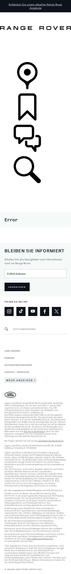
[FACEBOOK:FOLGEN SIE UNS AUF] (44, 311)
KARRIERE (10, 357)
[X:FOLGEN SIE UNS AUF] (56, 311)
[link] (35, 46)
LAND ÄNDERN (12, 350)
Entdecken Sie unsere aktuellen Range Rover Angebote (35, 6)
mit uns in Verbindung (34, 431)
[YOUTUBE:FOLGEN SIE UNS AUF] (32, 311)
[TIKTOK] (20, 311)
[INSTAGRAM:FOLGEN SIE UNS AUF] (9, 311)
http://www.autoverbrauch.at (40, 538)
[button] (35, 14)
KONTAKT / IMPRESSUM (17, 371)
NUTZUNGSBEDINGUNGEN (18, 364)
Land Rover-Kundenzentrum (50, 440)
